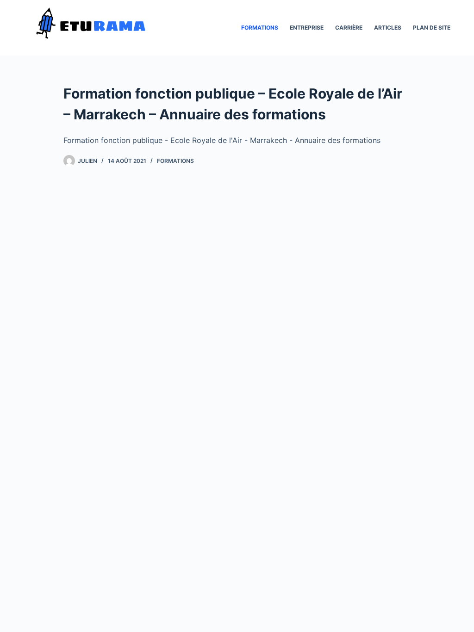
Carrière (348, 27)
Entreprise (307, 27)
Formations (259, 27)
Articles (387, 27)
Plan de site (431, 27)
